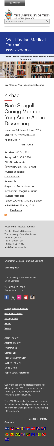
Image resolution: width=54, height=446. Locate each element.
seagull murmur (28, 191)
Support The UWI (12, 362)
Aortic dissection (26, 186)
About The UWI (11, 337)
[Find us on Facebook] (6, 298)
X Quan (28, 200)
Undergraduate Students (16, 308)
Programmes (10, 347)
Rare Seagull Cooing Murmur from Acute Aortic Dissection (24, 114)
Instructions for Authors (26, 58)
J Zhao (8, 200)
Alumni (7, 323)
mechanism (10, 191)
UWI (6, 84)
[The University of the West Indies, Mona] (27, 14)
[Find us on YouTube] (26, 298)
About (15, 56)
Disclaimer (33, 418)
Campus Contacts (34, 260)
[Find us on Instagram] (32, 298)
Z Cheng (18, 200)
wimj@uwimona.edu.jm (15, 246)
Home (8, 56)
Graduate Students (13, 313)
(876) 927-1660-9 (17, 286)
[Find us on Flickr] (19, 298)
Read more (16, 210)
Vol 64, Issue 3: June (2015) (27, 130)
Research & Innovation (15, 357)
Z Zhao (38, 200)
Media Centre (10, 367)
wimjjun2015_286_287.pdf (22, 167)
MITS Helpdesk (11, 267)
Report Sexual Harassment (17, 372)
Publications (39, 56)
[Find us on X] (13, 298)
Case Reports (12, 176)
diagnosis (9, 186)
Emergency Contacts (14, 260)
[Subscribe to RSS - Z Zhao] (5, 215)
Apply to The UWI (12, 342)
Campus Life (10, 352)
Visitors (7, 328)
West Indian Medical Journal (31, 84)
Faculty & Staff (11, 318)
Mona (13, 84)
